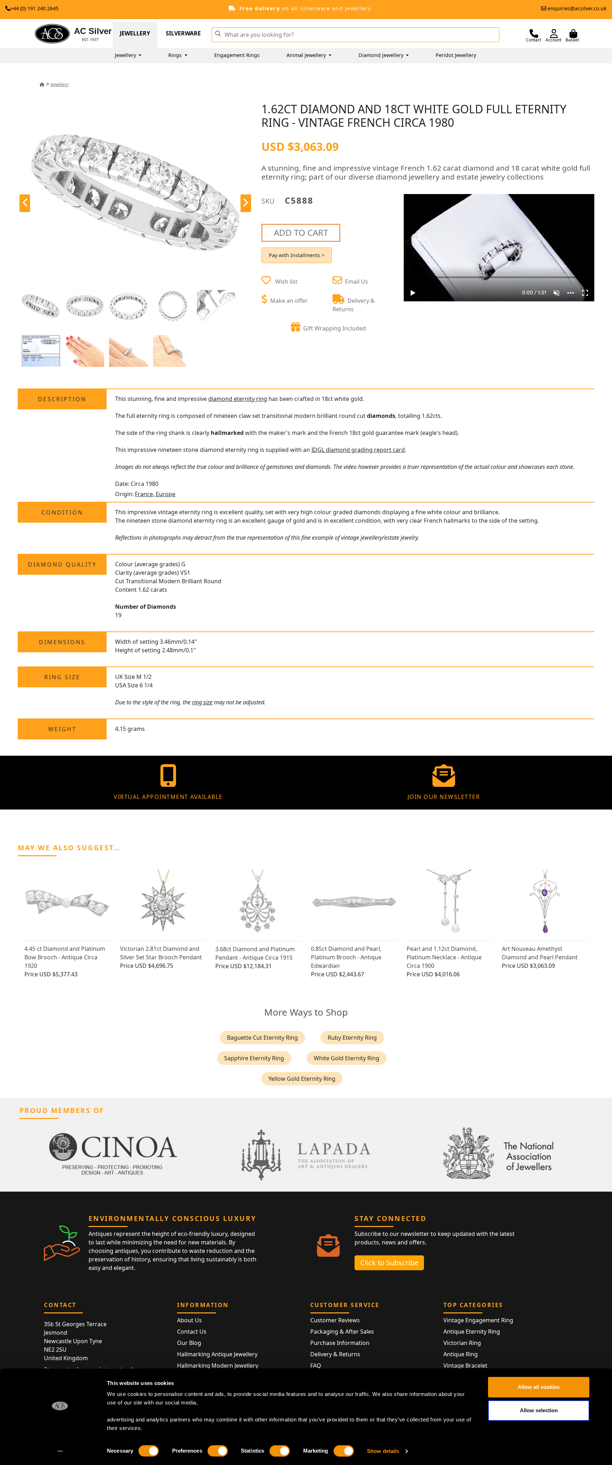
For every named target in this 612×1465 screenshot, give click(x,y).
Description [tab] (62, 399)
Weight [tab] (62, 729)
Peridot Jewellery (456, 55)
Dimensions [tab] (62, 642)
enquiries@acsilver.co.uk (577, 8)
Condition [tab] (62, 512)
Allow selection (539, 1410)
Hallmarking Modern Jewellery (217, 1365)
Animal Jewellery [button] (307, 55)
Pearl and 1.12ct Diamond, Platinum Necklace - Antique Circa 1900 (444, 957)
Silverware (183, 33)
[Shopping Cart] (573, 33)
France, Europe (155, 494)
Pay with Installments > (296, 255)
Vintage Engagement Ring (478, 1320)
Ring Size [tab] (62, 677)
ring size (202, 702)
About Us (189, 1320)
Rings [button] (175, 55)
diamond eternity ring (237, 399)
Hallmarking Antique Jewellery (217, 1354)
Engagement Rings (237, 55)
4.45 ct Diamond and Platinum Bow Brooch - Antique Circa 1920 (64, 957)
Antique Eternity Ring (471, 1331)
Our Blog (189, 1343)
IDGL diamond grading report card (358, 450)
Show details (383, 1451)
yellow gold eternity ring (301, 1079)
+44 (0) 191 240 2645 (34, 8)
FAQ (315, 1365)
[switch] (218, 1451)
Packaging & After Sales (342, 1331)
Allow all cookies (539, 1387)
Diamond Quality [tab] (62, 564)
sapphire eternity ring (254, 1058)
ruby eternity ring (352, 1037)
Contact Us (191, 1331)
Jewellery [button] (126, 55)
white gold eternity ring (346, 1058)
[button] (217, 32)
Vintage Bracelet (465, 1365)
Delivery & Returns (335, 1354)
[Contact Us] (533, 33)
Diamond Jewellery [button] (381, 55)
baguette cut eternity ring (262, 1037)
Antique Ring (460, 1354)
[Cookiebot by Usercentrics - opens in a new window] (60, 1451)
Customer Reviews (335, 1320)
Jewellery (135, 33)
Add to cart (301, 232)
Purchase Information (339, 1343)
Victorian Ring (462, 1343)
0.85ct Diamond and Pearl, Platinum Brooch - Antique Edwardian (346, 957)
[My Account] (554, 33)
